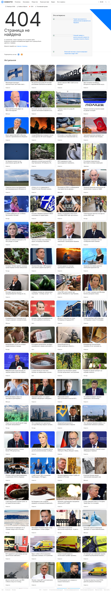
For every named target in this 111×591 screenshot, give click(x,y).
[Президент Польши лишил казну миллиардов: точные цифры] (42, 522)
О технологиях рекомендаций (56, 589)
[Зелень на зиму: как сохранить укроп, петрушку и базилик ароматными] (42, 234)
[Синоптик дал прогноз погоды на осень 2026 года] (94, 208)
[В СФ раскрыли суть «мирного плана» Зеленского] (68, 574)
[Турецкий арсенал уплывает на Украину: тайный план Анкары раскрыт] (94, 129)
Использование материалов (87, 589)
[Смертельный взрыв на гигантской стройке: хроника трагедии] (68, 548)
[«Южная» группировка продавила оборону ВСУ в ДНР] (68, 496)
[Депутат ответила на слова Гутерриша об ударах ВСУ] (68, 312)
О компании (7, 589)
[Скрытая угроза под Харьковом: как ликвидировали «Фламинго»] (16, 182)
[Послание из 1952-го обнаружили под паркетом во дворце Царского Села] (68, 182)
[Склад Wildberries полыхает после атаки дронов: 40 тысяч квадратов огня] (42, 129)
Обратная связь (98, 589)
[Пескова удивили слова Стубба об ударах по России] (68, 470)
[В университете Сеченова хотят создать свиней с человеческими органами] (16, 312)
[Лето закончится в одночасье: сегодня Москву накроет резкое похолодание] (42, 417)
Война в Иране (23, 6)
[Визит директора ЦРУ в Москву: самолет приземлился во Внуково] (16, 129)
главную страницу (21, 46)
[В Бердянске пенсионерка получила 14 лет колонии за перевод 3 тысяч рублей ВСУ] (94, 339)
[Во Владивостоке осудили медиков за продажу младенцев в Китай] (42, 496)
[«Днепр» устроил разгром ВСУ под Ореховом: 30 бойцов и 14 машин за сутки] (42, 155)
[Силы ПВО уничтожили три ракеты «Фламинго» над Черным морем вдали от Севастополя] (68, 286)
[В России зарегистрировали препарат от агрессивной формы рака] (94, 522)
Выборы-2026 (11, 6)
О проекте (45, 589)
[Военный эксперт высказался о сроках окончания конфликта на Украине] (42, 103)
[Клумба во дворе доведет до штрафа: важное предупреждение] (94, 365)
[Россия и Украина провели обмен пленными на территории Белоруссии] (42, 208)
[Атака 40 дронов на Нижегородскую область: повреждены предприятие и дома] (68, 339)
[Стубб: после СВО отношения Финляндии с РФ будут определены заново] (42, 470)
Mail (2, 589)
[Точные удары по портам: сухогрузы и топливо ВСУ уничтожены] (68, 260)
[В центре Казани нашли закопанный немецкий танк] (94, 470)
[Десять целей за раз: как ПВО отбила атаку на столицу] (16, 574)
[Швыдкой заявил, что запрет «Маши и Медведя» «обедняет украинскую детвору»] (42, 391)
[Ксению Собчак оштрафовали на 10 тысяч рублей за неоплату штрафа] (42, 312)
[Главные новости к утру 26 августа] (68, 103)
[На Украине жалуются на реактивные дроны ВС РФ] (16, 155)
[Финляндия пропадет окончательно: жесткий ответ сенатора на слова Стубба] (16, 77)
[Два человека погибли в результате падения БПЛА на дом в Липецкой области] (94, 77)
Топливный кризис (42, 6)
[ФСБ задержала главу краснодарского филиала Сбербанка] (68, 155)
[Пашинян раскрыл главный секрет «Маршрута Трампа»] (94, 443)
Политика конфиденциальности (71, 589)
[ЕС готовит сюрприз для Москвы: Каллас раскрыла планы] (94, 286)
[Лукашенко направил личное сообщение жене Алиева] (94, 234)
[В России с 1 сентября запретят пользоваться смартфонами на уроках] (68, 129)
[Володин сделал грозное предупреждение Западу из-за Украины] (16, 286)
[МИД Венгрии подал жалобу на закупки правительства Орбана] (16, 365)
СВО (32, 6)
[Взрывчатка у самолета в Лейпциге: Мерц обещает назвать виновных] (68, 443)
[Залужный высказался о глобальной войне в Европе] (68, 417)
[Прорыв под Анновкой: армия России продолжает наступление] (68, 365)
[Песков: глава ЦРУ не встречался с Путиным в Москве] (42, 574)
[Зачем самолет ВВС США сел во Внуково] (68, 77)
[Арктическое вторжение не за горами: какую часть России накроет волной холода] (16, 522)
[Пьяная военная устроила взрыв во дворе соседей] (94, 103)
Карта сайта (107, 589)
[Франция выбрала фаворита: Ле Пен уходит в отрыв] (16, 234)
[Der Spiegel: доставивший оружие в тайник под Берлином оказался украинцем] (94, 548)
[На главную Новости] (8, 2)
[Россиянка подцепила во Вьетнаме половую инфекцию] (94, 155)
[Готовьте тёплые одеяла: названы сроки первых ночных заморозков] (16, 260)
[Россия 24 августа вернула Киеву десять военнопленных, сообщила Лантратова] (42, 443)
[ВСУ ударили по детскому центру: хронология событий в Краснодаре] (16, 548)
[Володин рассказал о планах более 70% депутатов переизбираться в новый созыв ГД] (16, 443)
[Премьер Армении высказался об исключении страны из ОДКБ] (94, 182)
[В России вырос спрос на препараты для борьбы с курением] (16, 391)
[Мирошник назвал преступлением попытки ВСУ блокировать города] (68, 391)
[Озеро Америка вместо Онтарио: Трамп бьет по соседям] (94, 496)
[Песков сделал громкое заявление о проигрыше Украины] (68, 234)
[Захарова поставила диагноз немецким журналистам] (94, 260)
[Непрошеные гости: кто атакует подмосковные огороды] (16, 339)
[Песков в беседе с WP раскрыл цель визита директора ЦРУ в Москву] (42, 260)
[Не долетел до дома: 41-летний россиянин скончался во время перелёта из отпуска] (42, 77)
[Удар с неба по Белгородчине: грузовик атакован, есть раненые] (42, 548)
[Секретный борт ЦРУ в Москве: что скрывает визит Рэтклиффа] (94, 312)
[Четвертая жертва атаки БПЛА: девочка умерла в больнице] (94, 574)
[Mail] (2, 2)
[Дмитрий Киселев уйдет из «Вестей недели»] (16, 103)
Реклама (14, 589)
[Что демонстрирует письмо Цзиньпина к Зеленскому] (94, 391)
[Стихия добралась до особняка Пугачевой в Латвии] (16, 208)
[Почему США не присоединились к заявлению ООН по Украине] (16, 470)
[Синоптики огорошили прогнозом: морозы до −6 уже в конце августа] (68, 522)
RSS (40, 589)
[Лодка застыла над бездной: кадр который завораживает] (16, 417)
